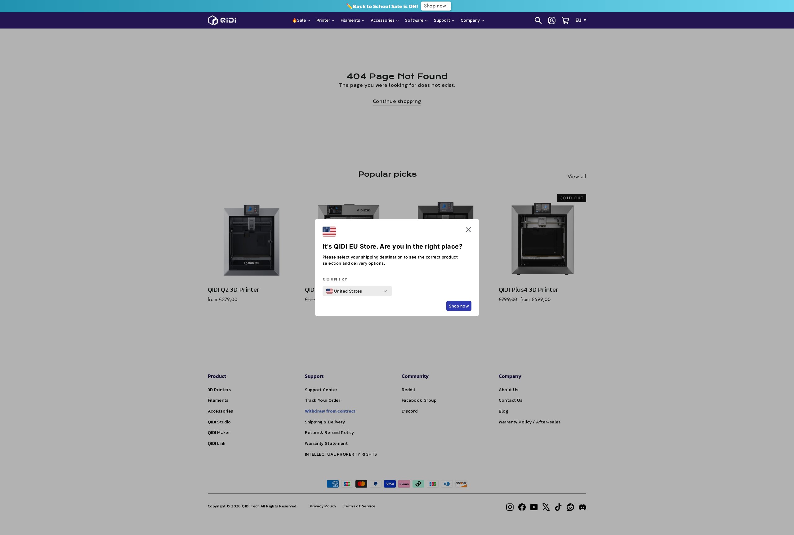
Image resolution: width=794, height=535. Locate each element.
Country (335, 279)
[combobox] (344, 291)
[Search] (538, 20)
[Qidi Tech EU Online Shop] (224, 20)
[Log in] (552, 20)
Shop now (459, 305)
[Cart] (565, 20)
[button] (468, 231)
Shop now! (289, 5)
